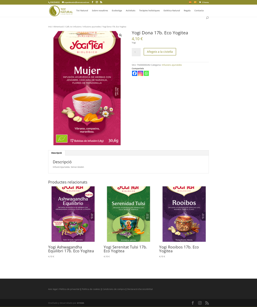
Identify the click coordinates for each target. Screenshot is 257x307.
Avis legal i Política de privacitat (64, 289)
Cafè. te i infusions (73, 26)
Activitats (130, 11)
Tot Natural (82, 11)
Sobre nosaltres (100, 11)
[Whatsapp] (146, 73)
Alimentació (58, 26)
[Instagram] (140, 73)
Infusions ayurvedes (92, 26)
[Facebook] (134, 73)
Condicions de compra (113, 289)
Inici (50, 26)
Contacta (199, 11)
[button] (120, 35)
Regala (187, 11)
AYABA (80, 303)
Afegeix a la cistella (160, 52)
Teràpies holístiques (149, 11)
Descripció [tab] (56, 152)
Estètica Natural (172, 11)
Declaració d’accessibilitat (140, 289)
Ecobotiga (117, 11)
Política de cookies (91, 289)
